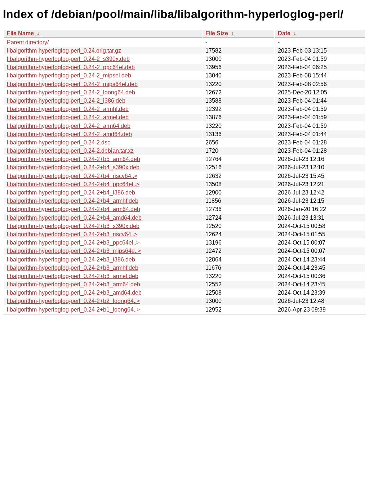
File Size (216, 33)
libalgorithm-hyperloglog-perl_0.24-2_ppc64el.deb (71, 67)
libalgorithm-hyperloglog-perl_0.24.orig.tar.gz (64, 51)
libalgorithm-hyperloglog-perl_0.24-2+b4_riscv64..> (72, 176)
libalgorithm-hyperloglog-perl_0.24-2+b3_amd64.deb (74, 293)
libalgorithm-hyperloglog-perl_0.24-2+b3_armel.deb (72, 276)
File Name (20, 33)
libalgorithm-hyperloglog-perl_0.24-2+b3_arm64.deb (73, 284)
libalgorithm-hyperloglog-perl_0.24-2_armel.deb (68, 117)
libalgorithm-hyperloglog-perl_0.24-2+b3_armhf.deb (72, 268)
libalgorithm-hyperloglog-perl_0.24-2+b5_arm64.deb (73, 159)
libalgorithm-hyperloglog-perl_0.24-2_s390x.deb (68, 59)
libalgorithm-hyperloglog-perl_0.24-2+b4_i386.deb (71, 192)
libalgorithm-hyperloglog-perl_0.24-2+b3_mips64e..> (74, 251)
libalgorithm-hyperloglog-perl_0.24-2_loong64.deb (71, 92)
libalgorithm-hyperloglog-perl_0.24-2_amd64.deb (69, 134)
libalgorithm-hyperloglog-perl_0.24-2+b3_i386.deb (71, 259)
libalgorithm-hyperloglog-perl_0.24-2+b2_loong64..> (73, 301)
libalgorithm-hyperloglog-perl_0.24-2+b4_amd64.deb (74, 218)
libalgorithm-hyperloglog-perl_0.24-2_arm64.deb (68, 126)
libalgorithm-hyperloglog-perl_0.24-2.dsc (58, 142)
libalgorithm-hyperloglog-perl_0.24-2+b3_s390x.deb (73, 226)
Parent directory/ (28, 42)
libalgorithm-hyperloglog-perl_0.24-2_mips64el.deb (72, 84)
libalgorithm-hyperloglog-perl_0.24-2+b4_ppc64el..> (73, 184)
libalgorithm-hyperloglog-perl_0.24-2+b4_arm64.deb (73, 209)
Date (284, 33)
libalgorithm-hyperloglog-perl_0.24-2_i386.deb (66, 101)
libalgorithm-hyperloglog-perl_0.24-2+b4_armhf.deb (72, 201)
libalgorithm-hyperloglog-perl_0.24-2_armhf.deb (68, 109)
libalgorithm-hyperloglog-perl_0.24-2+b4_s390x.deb (73, 167)
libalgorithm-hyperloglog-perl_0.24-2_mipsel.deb (69, 75)
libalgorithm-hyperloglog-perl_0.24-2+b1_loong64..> (73, 310)
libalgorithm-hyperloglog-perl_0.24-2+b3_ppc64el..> (73, 243)
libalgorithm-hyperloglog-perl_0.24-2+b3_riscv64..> (72, 234)
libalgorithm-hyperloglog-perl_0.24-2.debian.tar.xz (70, 151)
